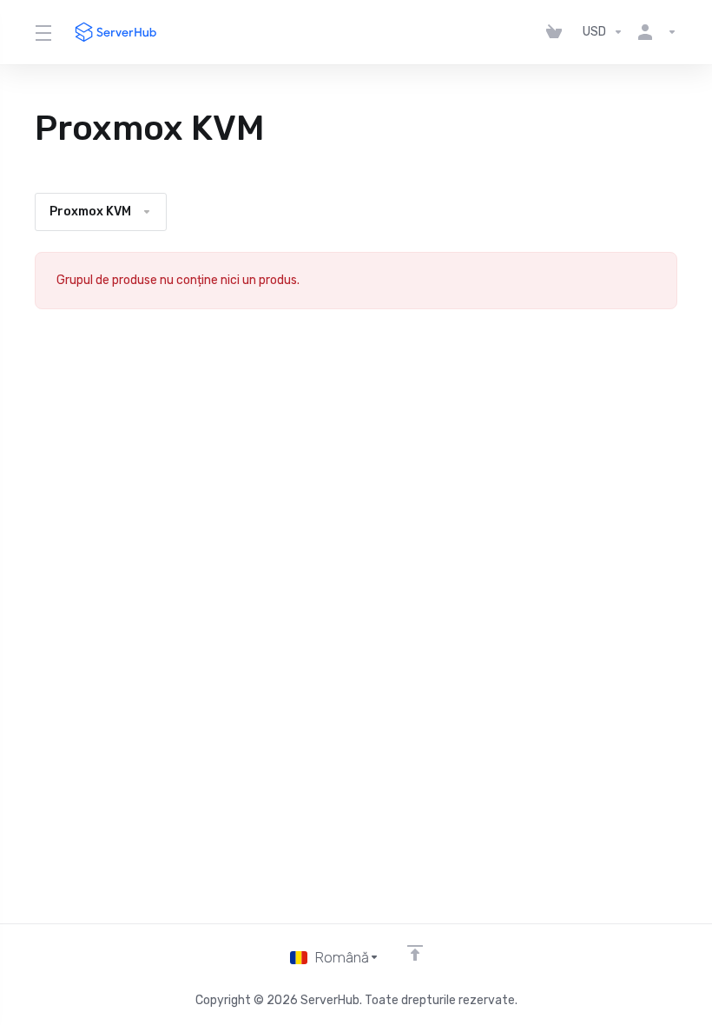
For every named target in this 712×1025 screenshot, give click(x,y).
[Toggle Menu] (42, 32)
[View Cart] (557, 32)
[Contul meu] (653, 32)
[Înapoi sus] (415, 953)
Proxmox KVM (90, 211)
